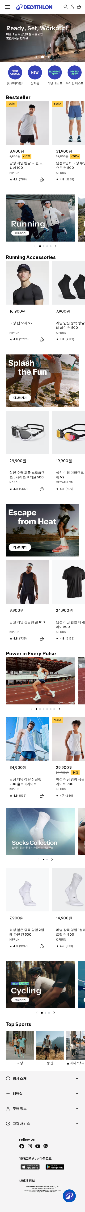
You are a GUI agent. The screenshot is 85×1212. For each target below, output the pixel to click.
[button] (36, 57)
